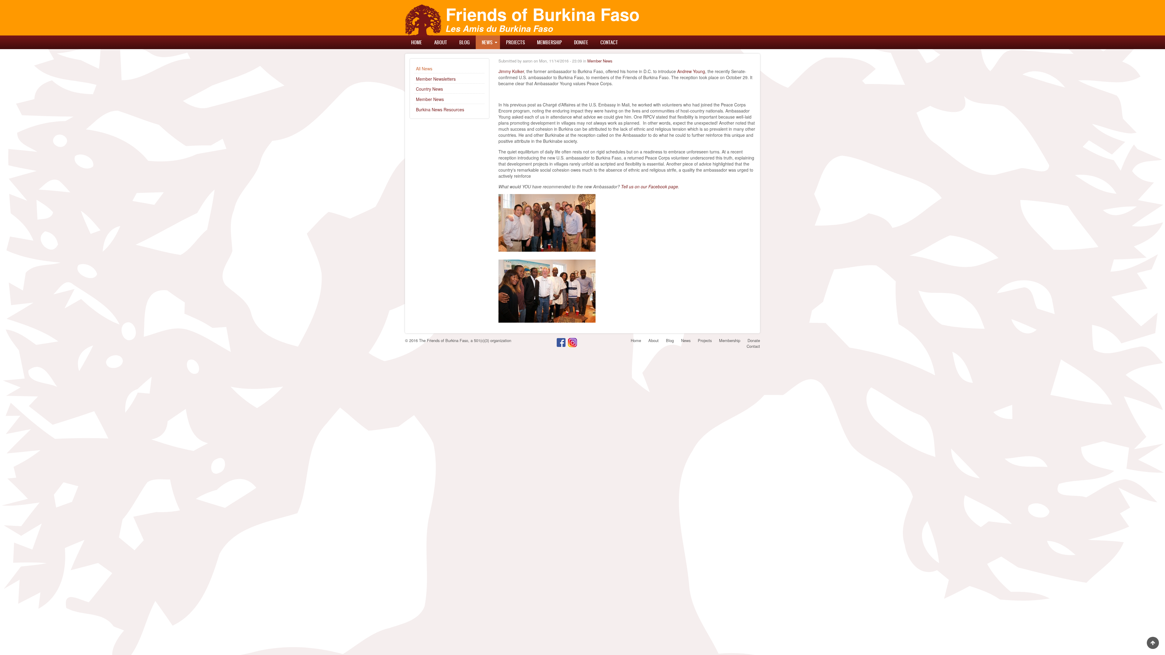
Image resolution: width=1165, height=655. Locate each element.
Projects (515, 42)
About (440, 42)
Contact (609, 42)
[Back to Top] (1153, 643)
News (487, 42)
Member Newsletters (436, 79)
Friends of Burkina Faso (543, 14)
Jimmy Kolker (511, 71)
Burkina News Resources (440, 109)
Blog (464, 42)
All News (424, 69)
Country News (429, 89)
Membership (549, 42)
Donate (581, 42)
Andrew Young (691, 71)
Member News (430, 99)
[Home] (423, 20)
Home (416, 42)
